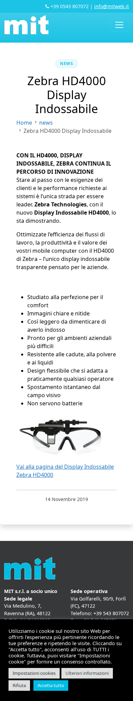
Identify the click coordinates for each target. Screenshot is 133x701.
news (66, 63)
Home (24, 122)
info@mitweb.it (111, 6)
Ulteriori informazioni (87, 673)
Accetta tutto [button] (51, 685)
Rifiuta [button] (19, 685)
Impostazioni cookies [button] (34, 673)
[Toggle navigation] (119, 25)
